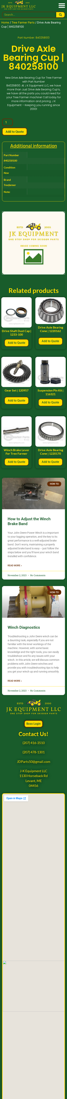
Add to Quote (15, 131)
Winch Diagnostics (24, 627)
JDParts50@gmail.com (33, 762)
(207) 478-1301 (34, 752)
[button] (61, 5)
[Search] (60, 14)
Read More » (15, 565)
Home (5, 22)
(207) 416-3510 (34, 743)
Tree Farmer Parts (23, 22)
